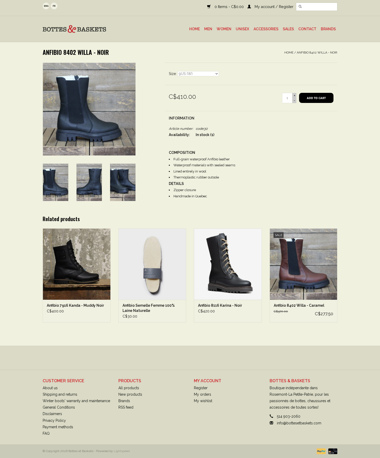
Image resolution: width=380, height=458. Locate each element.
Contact (307, 29)
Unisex (242, 29)
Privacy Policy (54, 420)
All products (128, 388)
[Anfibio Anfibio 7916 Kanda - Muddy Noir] (77, 263)
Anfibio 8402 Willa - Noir (317, 52)
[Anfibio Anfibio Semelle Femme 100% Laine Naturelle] (152, 263)
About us (50, 388)
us (46, 6)
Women (224, 29)
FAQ (46, 433)
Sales (288, 29)
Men (208, 29)
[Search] (300, 7)
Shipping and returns (60, 394)
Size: (173, 74)
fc (54, 6)
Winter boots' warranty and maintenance (76, 401)
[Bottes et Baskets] (86, 29)
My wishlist (203, 401)
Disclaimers (52, 414)
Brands (328, 29)
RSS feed (125, 407)
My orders (202, 394)
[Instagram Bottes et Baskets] (195, 358)
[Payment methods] (320, 451)
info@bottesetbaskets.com (299, 423)
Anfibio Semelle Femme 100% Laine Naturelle (149, 308)
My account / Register (273, 6)
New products (130, 394)
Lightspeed (122, 451)
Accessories (266, 29)
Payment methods (58, 427)
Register (201, 388)
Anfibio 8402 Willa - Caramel (299, 305)
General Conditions (59, 407)
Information (181, 118)
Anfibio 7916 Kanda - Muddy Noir (75, 305)
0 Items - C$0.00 (229, 6)
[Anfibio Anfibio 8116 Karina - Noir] (228, 263)
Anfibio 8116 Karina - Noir (220, 305)
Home (194, 29)
